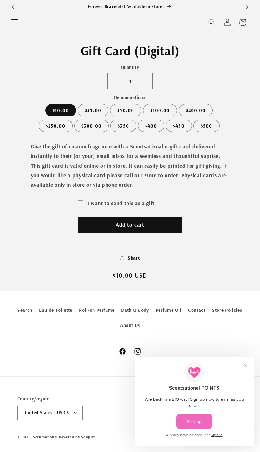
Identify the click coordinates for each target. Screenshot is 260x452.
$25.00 (93, 110)
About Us (130, 325)
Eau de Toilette (55, 310)
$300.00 (91, 126)
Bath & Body (135, 310)
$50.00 (125, 110)
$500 (206, 126)
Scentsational (45, 437)
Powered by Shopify (77, 437)
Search (24, 310)
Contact (196, 310)
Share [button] (134, 258)
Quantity (130, 67)
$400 (151, 126)
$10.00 (61, 110)
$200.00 (196, 110)
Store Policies (227, 310)
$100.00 (160, 110)
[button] (14, 22)
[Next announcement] (247, 7)
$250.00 (55, 126)
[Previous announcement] (13, 7)
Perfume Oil (168, 310)
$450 (178, 126)
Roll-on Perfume (96, 310)
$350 (123, 126)
